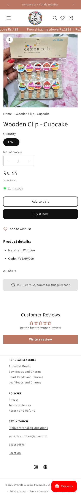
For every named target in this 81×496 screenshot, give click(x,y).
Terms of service (39, 491)
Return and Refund (22, 410)
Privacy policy (18, 491)
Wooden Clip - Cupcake (33, 114)
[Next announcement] (73, 4)
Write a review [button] (40, 339)
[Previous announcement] (8, 4)
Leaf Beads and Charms (25, 382)
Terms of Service (20, 405)
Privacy (13, 399)
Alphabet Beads (20, 366)
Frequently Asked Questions (28, 428)
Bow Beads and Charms (25, 372)
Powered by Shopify (45, 484)
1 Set (11, 142)
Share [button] (12, 271)
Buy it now (40, 214)
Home (7, 114)
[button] (8, 18)
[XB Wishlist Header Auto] (62, 18)
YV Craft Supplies (23, 484)
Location (15, 453)
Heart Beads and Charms (26, 377)
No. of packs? (12, 152)
